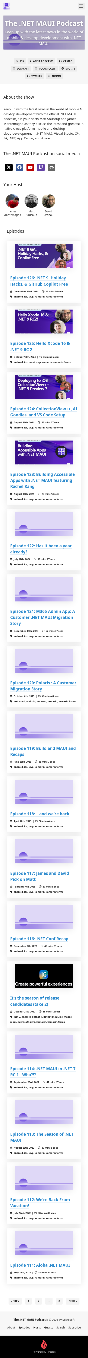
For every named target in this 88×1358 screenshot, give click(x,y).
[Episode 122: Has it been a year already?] (44, 524)
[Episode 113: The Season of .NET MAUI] (44, 1112)
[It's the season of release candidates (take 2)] (44, 976)
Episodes (24, 1327)
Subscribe (74, 1327)
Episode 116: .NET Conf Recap (39, 938)
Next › (73, 1301)
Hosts (37, 1327)
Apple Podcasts (43, 61)
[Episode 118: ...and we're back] (44, 792)
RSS (22, 61)
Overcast (23, 68)
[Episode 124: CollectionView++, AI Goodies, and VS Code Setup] (44, 387)
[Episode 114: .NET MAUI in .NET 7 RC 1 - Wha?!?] (44, 1047)
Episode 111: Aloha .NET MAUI (40, 1265)
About (11, 1327)
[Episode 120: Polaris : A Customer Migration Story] (44, 661)
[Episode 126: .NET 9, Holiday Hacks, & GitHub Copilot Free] (44, 256)
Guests (48, 1327)
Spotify (70, 68)
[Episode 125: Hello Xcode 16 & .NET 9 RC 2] (44, 322)
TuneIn (56, 76)
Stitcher (36, 76)
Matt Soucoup (31, 212)
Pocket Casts (47, 68)
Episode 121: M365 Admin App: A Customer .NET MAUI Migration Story (42, 617)
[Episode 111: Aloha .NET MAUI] (44, 1243)
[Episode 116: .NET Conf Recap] (44, 917)
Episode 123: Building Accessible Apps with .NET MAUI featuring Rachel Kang (42, 480)
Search (60, 1327)
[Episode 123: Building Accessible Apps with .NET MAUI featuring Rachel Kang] (44, 453)
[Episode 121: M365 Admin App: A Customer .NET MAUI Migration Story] (44, 589)
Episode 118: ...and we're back (39, 813)
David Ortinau (48, 212)
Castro (67, 61)
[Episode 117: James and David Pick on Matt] (44, 851)
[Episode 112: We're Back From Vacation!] (44, 1178)
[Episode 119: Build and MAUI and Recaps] (44, 726)
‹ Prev (15, 1301)
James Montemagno (12, 212)
